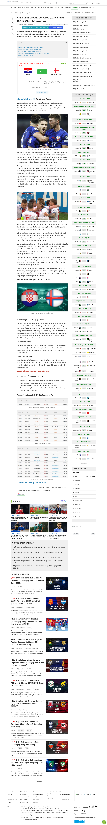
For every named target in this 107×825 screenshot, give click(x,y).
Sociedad (91, 405)
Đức (48, 7)
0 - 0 (84, 241)
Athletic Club (92, 379)
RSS (75, 807)
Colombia (19, 648)
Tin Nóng (10, 794)
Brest (90, 270)
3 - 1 (84, 379)
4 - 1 (84, 455)
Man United (91, 352)
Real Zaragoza (77, 379)
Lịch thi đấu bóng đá (90, 12)
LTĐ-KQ (62, 7)
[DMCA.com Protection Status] (79, 822)
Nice (78, 274)
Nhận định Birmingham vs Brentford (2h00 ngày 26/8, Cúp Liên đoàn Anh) (26, 724)
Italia (44, 7)
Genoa (77, 249)
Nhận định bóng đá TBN (80, 25)
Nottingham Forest (76, 366)
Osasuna (77, 148)
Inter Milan (76, 455)
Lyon (90, 277)
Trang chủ (10, 791)
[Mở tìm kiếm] (86, 3)
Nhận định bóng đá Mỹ (80, 51)
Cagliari (91, 253)
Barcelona (91, 211)
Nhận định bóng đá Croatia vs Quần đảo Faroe (30, 47)
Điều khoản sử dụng (64, 794)
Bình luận (68, 7)
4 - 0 (84, 226)
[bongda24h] (9, 8)
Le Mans (77, 270)
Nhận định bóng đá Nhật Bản (82, 72)
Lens (78, 437)
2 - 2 (84, 201)
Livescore (35, 802)
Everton (77, 356)
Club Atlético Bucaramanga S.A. (33, 648)
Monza (90, 455)
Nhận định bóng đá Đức (80, 47)
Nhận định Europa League (81, 43)
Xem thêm (39, 781)
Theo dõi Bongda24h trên (51, 24)
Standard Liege (77, 389)
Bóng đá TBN (24, 799)
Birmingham (21, 730)
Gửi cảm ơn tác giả (56, 27)
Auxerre (91, 437)
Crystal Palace (90, 357)
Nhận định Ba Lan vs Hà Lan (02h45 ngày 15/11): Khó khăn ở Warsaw (36, 557)
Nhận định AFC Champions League (84, 85)
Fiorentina (91, 156)
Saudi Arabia (20, 689)
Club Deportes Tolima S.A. (28, 668)
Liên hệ (78, 811)
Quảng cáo (87, 811)
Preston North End (29, 607)
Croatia (22, 494)
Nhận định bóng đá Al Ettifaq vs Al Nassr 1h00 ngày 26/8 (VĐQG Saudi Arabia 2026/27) (27, 683)
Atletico (77, 312)
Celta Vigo (91, 241)
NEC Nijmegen (91, 114)
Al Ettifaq (36, 689)
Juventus (91, 327)
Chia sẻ (93, 533)
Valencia (20, 748)
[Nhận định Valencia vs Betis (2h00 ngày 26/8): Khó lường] (57, 747)
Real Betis (91, 102)
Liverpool (91, 234)
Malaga (77, 163)
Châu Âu (39, 7)
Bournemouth (92, 230)
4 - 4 (84, 260)
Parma (77, 253)
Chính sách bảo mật (64, 797)
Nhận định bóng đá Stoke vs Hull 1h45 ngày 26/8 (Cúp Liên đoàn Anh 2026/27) (27, 703)
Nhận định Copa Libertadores (82, 58)
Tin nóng (13, 7)
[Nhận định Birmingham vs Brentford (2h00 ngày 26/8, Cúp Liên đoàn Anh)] (57, 727)
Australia (19, 607)
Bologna (77, 218)
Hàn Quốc (20, 586)
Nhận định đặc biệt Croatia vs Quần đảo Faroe (30, 49)
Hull (19, 710)
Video (90, 7)
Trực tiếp (10, 802)
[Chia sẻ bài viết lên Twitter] (12, 22)
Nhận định (75, 7)
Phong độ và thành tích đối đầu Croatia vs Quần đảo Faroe (33, 53)
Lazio (90, 218)
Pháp (51, 7)
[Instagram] (92, 806)
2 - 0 (84, 352)
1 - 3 (84, 430)
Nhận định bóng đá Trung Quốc (82, 76)
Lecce (90, 331)
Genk (90, 260)
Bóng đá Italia (24, 802)
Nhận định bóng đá (26, 99)
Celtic (90, 110)
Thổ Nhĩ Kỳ (20, 769)
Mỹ (18, 668)
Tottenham (91, 371)
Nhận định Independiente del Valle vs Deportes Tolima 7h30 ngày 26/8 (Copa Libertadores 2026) (27, 662)
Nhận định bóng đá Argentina (82, 65)
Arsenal (77, 348)
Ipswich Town (76, 361)
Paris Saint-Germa (92, 202)
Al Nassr (29, 689)
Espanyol (77, 289)
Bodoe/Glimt (76, 114)
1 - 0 (84, 180)
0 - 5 (84, 211)
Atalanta (77, 190)
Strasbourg (91, 397)
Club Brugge (76, 339)
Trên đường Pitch (62, 3)
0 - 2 (84, 249)
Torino (77, 194)
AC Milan (91, 194)
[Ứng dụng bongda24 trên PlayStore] (86, 794)
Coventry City (92, 348)
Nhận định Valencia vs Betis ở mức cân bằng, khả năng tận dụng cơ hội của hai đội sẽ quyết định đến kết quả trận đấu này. (26, 753)
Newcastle (76, 234)
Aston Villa (91, 226)
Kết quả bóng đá (78, 12)
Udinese (77, 458)
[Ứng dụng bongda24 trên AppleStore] (92, 794)
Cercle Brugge (90, 340)
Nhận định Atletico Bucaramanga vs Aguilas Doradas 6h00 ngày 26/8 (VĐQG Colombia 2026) (26, 642)
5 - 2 (84, 437)
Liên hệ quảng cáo (64, 799)
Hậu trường (36, 799)
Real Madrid (92, 289)
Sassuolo (91, 190)
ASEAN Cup (20, 7)
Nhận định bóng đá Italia (80, 40)
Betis (26, 748)
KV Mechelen (92, 445)
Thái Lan (29, 627)
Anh (31, 7)
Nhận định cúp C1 (78, 29)
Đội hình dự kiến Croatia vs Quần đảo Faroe (29, 51)
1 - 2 (84, 194)
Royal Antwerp (77, 261)
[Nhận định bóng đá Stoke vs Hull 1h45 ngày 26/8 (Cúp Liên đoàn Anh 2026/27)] (57, 706)
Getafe (77, 180)
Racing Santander (91, 181)
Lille (90, 297)
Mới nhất (48, 3)
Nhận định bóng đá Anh (80, 22)
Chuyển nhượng (83, 7)
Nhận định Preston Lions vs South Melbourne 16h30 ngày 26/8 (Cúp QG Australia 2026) (25, 601)
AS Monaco (92, 320)
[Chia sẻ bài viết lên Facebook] (12, 18)
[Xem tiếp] (84, 520)
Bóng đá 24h (68, 12)
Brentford (29, 730)
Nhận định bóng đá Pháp (80, 36)
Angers (77, 297)
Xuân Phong (45, 487)
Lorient (90, 274)
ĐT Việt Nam (20, 627)
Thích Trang (75, 533)
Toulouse (77, 277)
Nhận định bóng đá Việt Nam (82, 32)
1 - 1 (84, 458)
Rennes (77, 201)
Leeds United (92, 365)
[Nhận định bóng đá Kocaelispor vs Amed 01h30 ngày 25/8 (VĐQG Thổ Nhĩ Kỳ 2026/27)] (57, 765)
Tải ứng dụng (79, 791)
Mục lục (20, 43)
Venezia (77, 331)
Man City (77, 230)
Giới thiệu (61, 791)
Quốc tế (56, 7)
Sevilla (90, 430)
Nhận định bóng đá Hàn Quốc (82, 69)
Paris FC (91, 281)
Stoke (24, 710)
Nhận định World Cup (79, 54)
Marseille (77, 397)
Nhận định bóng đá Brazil (80, 61)
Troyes (77, 281)
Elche (77, 211)
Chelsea (91, 140)
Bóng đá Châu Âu (25, 797)
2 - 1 (84, 190)
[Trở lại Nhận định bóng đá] (12, 33)
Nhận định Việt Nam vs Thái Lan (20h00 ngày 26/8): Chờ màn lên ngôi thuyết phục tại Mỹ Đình (26, 621)
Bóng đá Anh (23, 794)
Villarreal (91, 312)
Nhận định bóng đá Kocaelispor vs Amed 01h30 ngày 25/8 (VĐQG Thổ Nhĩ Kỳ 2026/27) (27, 762)
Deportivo (91, 163)
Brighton (77, 226)
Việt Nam (26, 7)
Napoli (90, 249)
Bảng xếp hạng (79, 469)
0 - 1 (84, 253)
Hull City (77, 352)
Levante (91, 148)
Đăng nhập (96, 3)
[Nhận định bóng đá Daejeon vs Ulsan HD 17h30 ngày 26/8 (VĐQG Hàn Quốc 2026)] (57, 583)
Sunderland (91, 361)
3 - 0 (84, 348)
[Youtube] (96, 806)
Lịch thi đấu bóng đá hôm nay (25, 55)
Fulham (77, 140)
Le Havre (77, 320)
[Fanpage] (89, 806)
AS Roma (76, 156)
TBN (35, 7)
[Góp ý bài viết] (12, 29)
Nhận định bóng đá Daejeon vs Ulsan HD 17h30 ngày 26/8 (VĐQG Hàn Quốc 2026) (27, 580)
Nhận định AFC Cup (79, 89)
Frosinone (76, 327)
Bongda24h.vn (92, 817)
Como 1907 (91, 458)
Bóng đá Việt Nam (25, 791)
